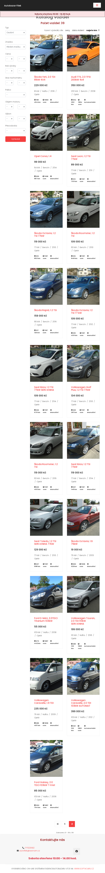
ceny (67, 30)
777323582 (29, 847)
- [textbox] (7, 58)
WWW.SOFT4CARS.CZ (84, 868)
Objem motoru (12, 101)
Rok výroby (10, 65)
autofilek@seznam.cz (29, 850)
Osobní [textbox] (10, 32)
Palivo (8, 89)
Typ (7, 27)
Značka (9, 42)
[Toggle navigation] (97, 5)
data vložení (78, 30)
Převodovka (11, 125)
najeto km (91, 30)
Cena (8, 54)
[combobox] (15, 32)
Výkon (8, 113)
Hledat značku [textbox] (13, 46)
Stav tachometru (13, 77)
